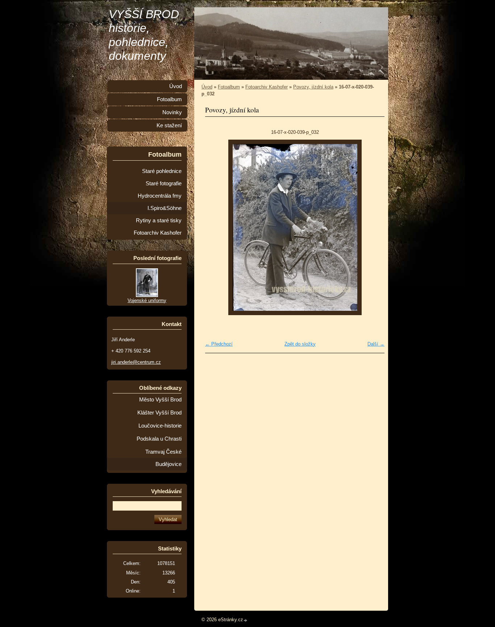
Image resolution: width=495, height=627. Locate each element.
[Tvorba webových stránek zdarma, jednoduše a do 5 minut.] (245, 620)
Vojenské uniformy (147, 300)
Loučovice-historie (160, 426)
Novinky (172, 112)
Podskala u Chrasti (159, 439)
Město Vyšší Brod (160, 400)
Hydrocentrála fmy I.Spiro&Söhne (160, 202)
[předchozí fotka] (217, 227)
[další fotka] (373, 227)
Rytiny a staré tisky (159, 220)
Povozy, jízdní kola (313, 87)
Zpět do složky (300, 344)
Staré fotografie (164, 183)
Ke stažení (169, 125)
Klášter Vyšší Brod (159, 413)
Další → (375, 344)
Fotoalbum (229, 87)
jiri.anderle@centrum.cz (136, 362)
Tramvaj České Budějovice (163, 458)
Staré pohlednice (162, 171)
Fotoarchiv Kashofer (266, 87)
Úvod (206, 87)
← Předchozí (219, 344)
